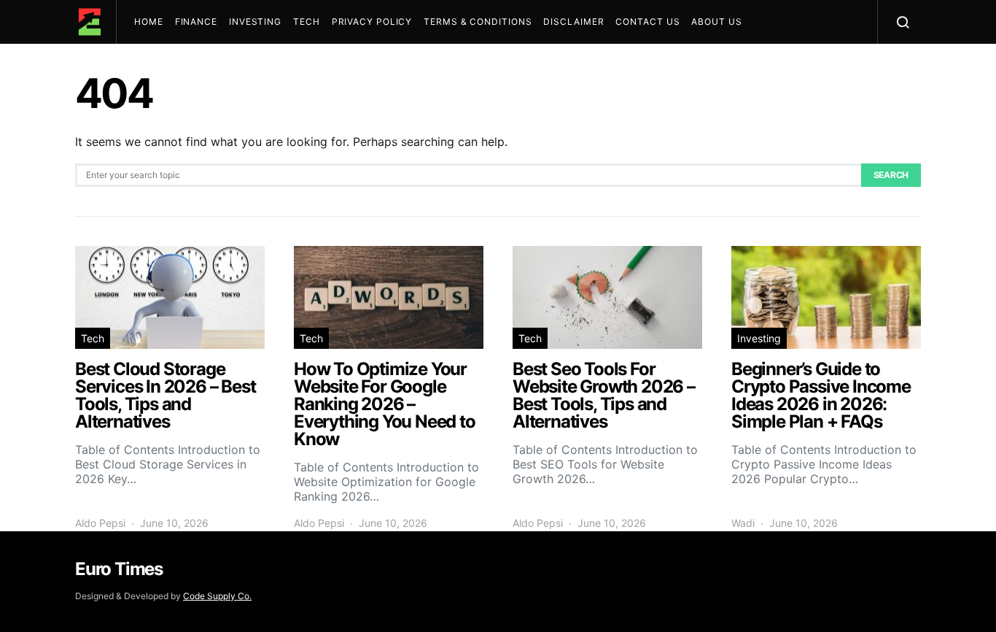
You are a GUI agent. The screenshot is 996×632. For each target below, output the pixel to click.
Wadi (743, 523)
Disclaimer (573, 21)
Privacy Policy (372, 21)
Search (891, 174)
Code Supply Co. (217, 595)
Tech (306, 21)
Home (148, 21)
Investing (255, 21)
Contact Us (647, 21)
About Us (716, 21)
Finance (196, 21)
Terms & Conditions (478, 21)
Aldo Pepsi (100, 523)
